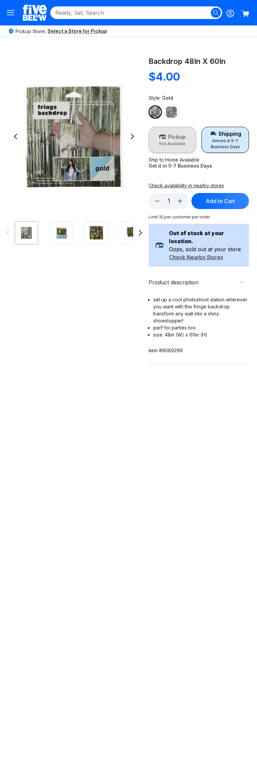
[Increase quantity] (180, 201)
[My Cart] (245, 13)
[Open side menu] (10, 12)
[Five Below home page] (35, 12)
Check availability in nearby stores (186, 185)
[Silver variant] (171, 112)
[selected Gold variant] (155, 112)
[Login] (230, 13)
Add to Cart (220, 201)
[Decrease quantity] (157, 201)
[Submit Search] (216, 13)
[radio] (172, 140)
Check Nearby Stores (196, 258)
